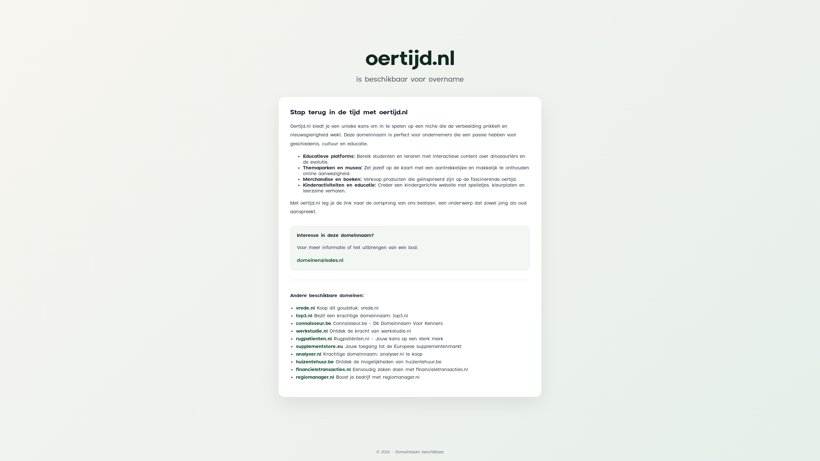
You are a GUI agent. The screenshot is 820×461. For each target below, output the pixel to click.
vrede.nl (305, 308)
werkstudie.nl (312, 331)
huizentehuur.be (315, 362)
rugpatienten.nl (314, 339)
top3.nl (304, 316)
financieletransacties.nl (323, 369)
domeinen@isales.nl (320, 260)
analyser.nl (308, 354)
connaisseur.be (313, 323)
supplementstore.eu (319, 346)
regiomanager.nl (315, 377)
